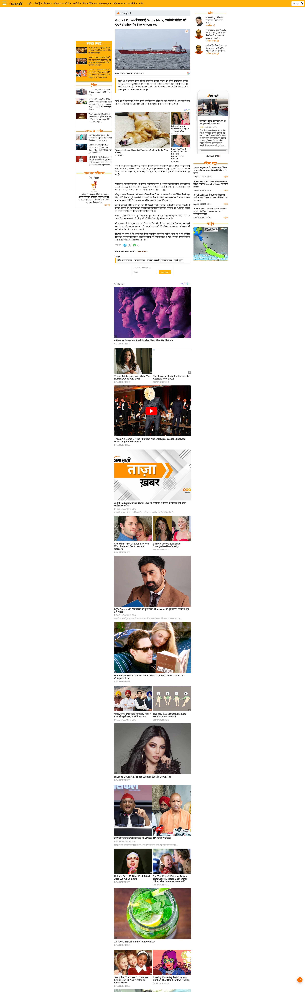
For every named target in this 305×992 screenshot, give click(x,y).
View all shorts (212, 156)
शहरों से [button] (76, 3)
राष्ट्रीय (30, 3)
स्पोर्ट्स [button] (56, 3)
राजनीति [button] (131, 3)
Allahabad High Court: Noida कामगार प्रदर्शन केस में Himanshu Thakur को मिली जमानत (210, 184)
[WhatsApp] (186, 49)
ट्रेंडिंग (94, 85)
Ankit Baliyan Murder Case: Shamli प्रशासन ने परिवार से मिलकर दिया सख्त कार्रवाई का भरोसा (210, 211)
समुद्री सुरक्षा (178, 260)
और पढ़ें (107, 205)
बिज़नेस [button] (46, 3)
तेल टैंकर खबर (139, 260)
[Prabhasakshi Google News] (188, 73)
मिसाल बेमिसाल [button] (89, 3)
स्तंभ (210, 13)
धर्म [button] (140, 3)
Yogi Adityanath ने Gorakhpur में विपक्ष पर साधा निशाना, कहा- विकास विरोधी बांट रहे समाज (210, 170)
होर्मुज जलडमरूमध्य (124, 260)
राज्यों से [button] (65, 3)
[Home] (118, 13)
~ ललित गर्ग (210, 25)
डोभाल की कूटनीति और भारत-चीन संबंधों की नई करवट (214, 20)
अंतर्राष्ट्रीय (38, 3)
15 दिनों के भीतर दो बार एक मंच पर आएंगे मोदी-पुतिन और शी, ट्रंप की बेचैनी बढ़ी (216, 48)
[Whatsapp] (134, 246)
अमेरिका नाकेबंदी (153, 260)
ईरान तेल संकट (166, 260)
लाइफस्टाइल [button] (104, 3)
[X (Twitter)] (186, 44)
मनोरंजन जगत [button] (119, 3)
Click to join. (142, 251)
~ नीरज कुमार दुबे (212, 41)
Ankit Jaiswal (120, 73)
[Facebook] (186, 38)
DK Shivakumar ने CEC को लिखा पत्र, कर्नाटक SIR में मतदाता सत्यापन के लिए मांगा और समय (210, 197)
